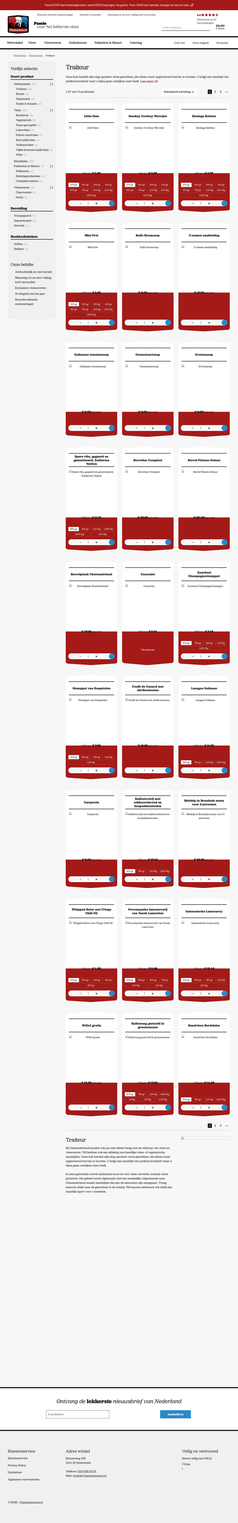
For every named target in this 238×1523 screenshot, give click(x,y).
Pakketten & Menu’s (108, 43)
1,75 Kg (147, 1099)
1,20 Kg (91, 762)
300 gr (96, 184)
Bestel (112, 203)
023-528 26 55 (87, 1471)
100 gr (73, 184)
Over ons (179, 43)
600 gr (73, 528)
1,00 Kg (97, 190)
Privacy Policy (17, 1465)
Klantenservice (18, 1458)
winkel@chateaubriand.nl (90, 1476)
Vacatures (222, 43)
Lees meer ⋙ (149, 81)
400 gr (108, 184)
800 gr (85, 528)
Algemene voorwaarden (24, 1479)
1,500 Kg (91, 195)
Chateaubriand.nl (31, 1502)
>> (226, 92)
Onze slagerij (201, 43)
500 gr (73, 190)
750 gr (85, 190)
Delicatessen (78, 43)
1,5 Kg (132, 1099)
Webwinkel (15, 43)
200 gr (85, 184)
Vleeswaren (52, 43)
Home (9, 55)
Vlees (32, 43)
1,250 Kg (108, 528)
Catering (136, 43)
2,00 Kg (108, 190)
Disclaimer (15, 1472)
